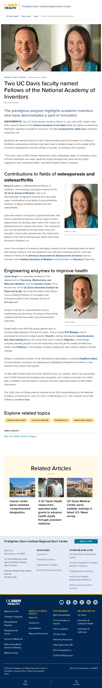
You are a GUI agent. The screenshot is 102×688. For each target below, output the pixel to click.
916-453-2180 (10, 577)
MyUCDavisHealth (61, 615)
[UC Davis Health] (13, 602)
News (36, 16)
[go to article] (22, 487)
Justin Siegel (11, 276)
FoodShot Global (88, 358)
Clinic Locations (60, 628)
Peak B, (49, 336)
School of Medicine (40, 420)
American (78, 259)
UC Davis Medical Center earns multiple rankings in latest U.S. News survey (79, 508)
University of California (84, 630)
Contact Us (34, 622)
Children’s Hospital (13, 616)
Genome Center (43, 284)
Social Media (35, 628)
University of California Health (86, 622)
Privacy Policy (20, 671)
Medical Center (11, 611)
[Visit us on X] (80, 602)
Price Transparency (62, 650)
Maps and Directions (38, 633)
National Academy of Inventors (49, 125)
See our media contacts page (19, 436)
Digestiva (69, 339)
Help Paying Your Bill (63, 644)
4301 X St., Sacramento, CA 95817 (84, 668)
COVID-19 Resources (63, 655)
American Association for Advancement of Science (55, 255)
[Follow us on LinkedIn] (74, 602)
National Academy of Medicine (36, 259)
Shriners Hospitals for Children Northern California (83, 564)
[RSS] (94, 602)
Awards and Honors (15, 77)
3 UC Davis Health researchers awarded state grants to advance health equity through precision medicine (50, 512)
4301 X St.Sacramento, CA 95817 (14, 552)
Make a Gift (86, 541)
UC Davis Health (12, 16)
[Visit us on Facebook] (67, 602)
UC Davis (82, 615)
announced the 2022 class (72, 129)
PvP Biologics (72, 332)
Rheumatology (61, 420)
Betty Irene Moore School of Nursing (12, 646)
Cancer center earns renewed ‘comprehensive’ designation (20, 506)
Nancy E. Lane (11, 185)
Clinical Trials (59, 634)
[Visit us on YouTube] (61, 602)
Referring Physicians (62, 639)
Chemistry (26, 280)
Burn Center (26, 16)
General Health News (16, 420)
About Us (33, 617)
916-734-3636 (10, 565)
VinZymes (21, 347)
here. (27, 399)
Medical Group (11, 652)
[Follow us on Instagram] (87, 602)
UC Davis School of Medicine (19, 193)
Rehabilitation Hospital (10, 623)
